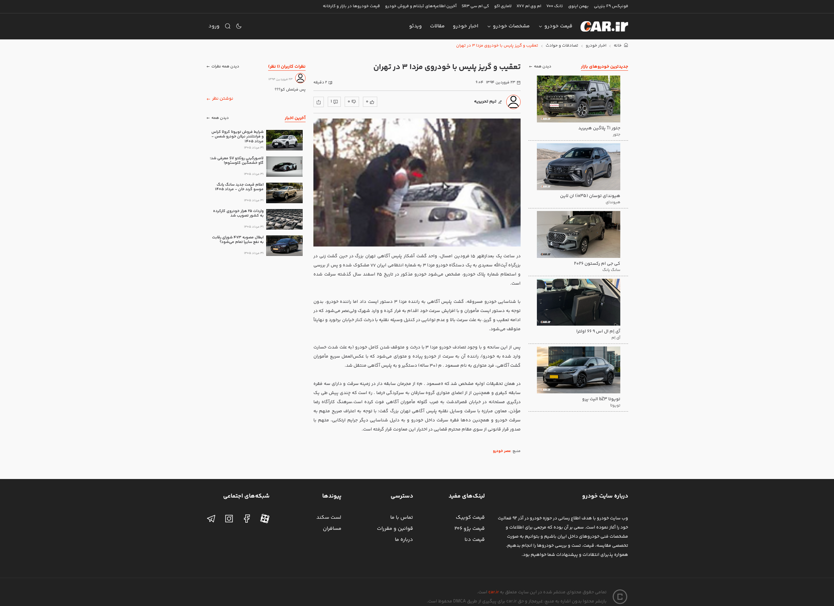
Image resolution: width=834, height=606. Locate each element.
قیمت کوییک (470, 518)
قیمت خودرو (558, 26)
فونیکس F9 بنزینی (611, 6)
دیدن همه (542, 66)
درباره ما (404, 540)
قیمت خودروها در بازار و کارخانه (351, 6)
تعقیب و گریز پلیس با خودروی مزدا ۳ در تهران (497, 46)
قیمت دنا (475, 540)
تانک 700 (554, 6)
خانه (618, 46)
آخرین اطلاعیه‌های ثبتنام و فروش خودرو (420, 6)
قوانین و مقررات (395, 529)
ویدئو (415, 26)
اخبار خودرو (465, 26)
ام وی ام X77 (529, 6)
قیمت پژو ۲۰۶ (469, 529)
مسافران (332, 529)
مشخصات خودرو (511, 26)
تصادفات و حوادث (562, 46)
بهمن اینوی (578, 6)
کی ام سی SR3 (475, 6)
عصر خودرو (502, 451)
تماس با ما (401, 518)
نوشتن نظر (222, 98)
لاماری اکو (502, 6)
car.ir (493, 592)
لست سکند (328, 518)
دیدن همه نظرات (225, 66)
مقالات (437, 26)
